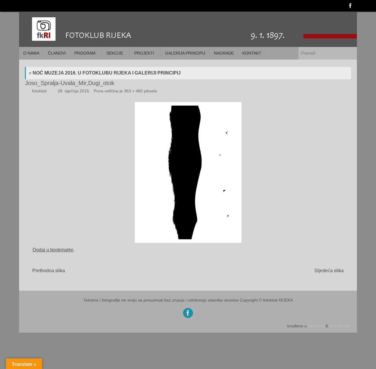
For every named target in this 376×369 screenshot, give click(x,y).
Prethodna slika (48, 270)
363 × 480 (133, 91)
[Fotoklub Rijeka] (350, 5)
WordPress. (340, 326)
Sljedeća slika (329, 270)
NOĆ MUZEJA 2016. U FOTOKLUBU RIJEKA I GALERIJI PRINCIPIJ (105, 72)
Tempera (316, 326)
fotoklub (39, 91)
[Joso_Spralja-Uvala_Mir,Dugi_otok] (188, 172)
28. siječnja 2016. (74, 91)
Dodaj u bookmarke (53, 249)
